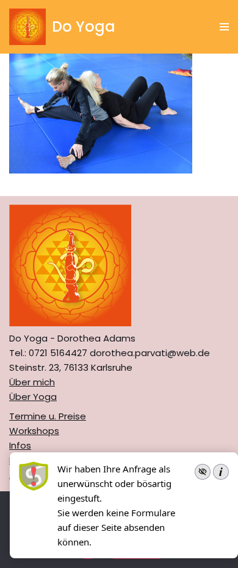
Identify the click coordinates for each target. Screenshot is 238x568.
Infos (20, 445)
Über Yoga (33, 396)
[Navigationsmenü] (224, 26)
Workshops (34, 430)
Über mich (32, 382)
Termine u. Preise (47, 416)
